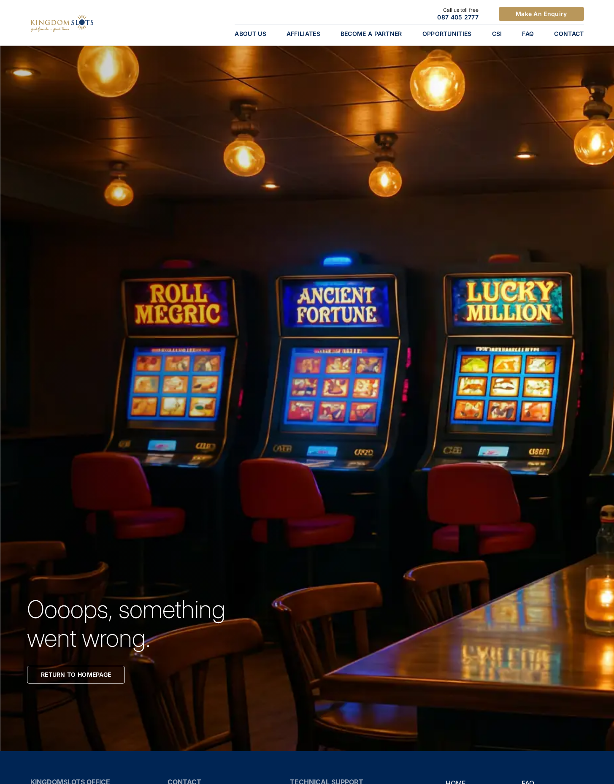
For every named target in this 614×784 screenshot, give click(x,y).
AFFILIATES (303, 33)
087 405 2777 (458, 17)
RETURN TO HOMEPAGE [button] (76, 674)
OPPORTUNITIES (447, 33)
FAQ (528, 33)
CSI (497, 33)
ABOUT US (250, 33)
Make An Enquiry (541, 13)
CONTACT (569, 33)
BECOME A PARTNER (371, 33)
